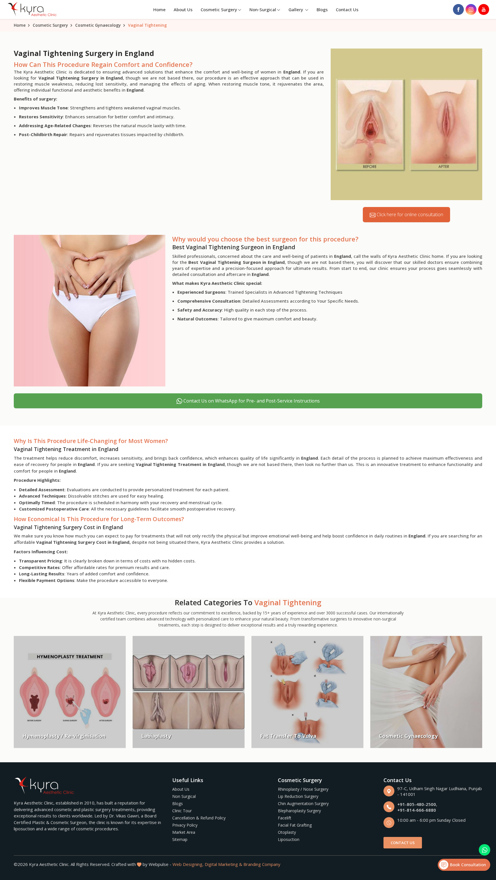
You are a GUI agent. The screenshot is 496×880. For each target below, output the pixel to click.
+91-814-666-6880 (416, 810)
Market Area (183, 832)
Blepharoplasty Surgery (299, 810)
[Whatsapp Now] (484, 850)
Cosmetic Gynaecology (98, 25)
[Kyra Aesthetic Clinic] (33, 9)
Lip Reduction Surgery (298, 796)
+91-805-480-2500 (416, 804)
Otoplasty (287, 832)
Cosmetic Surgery (219, 9)
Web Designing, (188, 864)
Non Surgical (184, 796)
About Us (183, 9)
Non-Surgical (262, 9)
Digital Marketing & (223, 864)
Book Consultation (467, 864)
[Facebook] (458, 9)
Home (159, 9)
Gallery (296, 9)
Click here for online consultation (409, 214)
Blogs (322, 9)
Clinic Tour (182, 810)
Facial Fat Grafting (295, 825)
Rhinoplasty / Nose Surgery (303, 789)
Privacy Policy (184, 825)
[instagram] (471, 9)
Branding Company (261, 864)
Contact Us (347, 9)
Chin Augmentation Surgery (303, 803)
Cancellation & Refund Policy (199, 818)
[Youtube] (483, 9)
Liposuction (288, 839)
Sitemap (179, 839)
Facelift (284, 818)
